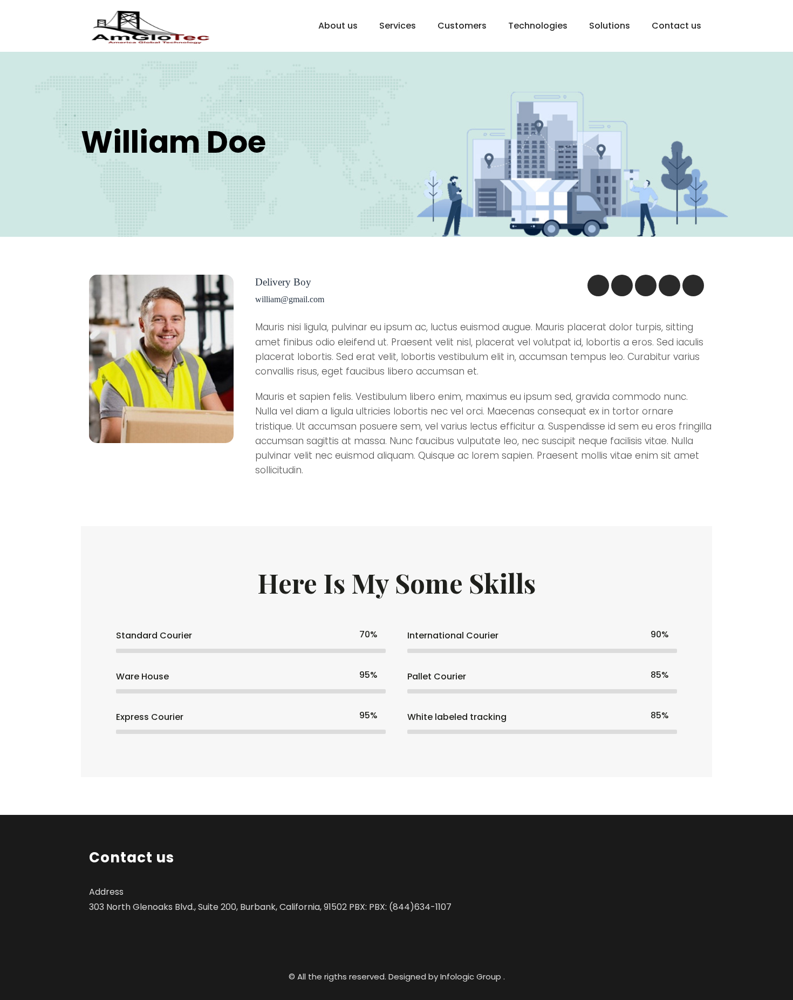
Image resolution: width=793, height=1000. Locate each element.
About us (338, 25)
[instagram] (693, 285)
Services (397, 25)
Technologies (538, 25)
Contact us (676, 25)
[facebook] (598, 285)
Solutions (609, 25)
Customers (462, 25)
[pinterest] (669, 285)
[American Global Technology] (150, 27)
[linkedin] (646, 285)
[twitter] (622, 285)
